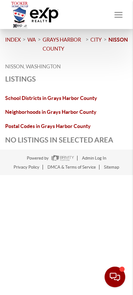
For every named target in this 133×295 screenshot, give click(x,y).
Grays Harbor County (62, 44)
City (96, 40)
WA (31, 40)
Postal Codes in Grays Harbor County (48, 126)
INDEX (13, 40)
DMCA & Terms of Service (71, 167)
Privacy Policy (26, 167)
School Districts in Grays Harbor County (51, 98)
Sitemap (111, 167)
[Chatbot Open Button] (115, 277)
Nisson (118, 40)
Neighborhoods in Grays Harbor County (51, 112)
